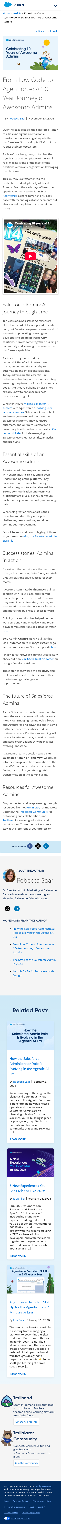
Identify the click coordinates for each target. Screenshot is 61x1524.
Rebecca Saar (35, 880)
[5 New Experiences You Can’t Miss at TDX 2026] (30, 1162)
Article (17, 13)
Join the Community (26, 1462)
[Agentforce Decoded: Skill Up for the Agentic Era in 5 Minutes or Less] (30, 1279)
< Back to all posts (47, 31)
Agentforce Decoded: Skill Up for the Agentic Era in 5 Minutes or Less (29, 1307)
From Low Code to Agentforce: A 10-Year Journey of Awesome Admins (33, 948)
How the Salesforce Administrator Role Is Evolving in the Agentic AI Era (34, 933)
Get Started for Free (26, 1421)
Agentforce (10, 196)
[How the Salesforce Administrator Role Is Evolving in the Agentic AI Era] (30, 1035)
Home (7, 13)
